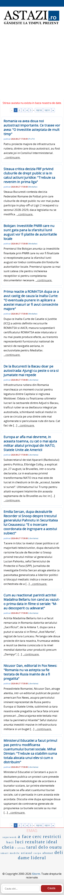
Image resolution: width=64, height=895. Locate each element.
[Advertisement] (32, 63)
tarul (31, 847)
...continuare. (12, 157)
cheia (8, 847)
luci (19, 841)
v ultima (20, 848)
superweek (10, 837)
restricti (52, 836)
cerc (37, 836)
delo (43, 847)
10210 (39, 110)
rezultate (35, 841)
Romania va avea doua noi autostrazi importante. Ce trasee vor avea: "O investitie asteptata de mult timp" (32, 127)
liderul (38, 857)
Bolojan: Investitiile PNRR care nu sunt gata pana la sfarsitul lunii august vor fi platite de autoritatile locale (30, 232)
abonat (48, 853)
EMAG (32, 830)
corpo (37, 853)
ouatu (55, 847)
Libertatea (33, 380)
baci (10, 842)
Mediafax (33, 186)
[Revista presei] (31, 24)
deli (58, 852)
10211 (47, 110)
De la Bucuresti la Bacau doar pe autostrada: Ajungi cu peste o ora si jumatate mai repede (31, 370)
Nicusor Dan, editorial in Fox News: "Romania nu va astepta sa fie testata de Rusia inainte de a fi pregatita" (30, 672)
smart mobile (10, 853)
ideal (52, 841)
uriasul (26, 853)
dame (24, 857)
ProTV (31, 139)
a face (24, 836)
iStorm (36, 874)
